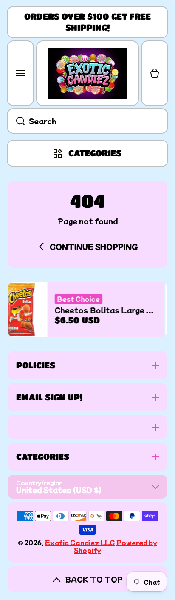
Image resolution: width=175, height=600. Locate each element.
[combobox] (87, 121)
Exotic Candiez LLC (80, 542)
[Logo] (87, 73)
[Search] (16, 121)
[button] (154, 73)
